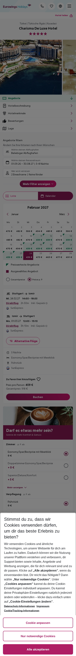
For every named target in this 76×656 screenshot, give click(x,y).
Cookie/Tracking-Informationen (21, 610)
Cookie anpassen (38, 623)
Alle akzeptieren (38, 649)
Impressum (43, 606)
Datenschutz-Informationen (19, 606)
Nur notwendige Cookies (38, 636)
